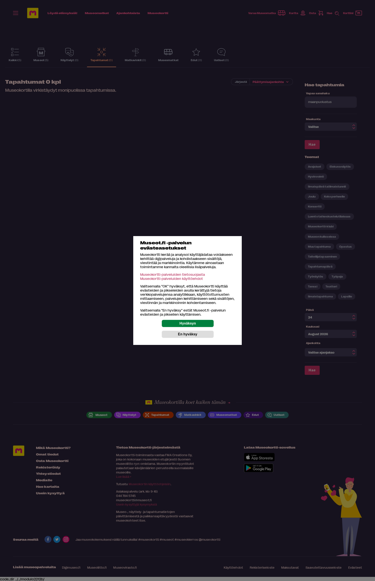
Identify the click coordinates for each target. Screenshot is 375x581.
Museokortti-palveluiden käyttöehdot (171, 278)
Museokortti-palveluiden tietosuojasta (172, 274)
